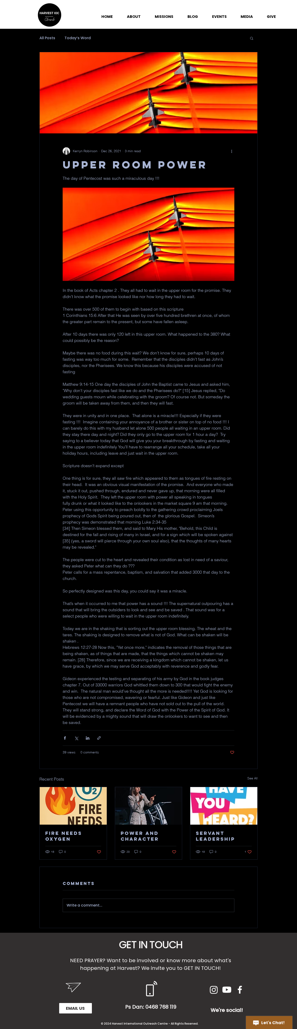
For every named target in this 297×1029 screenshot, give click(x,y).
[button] (251, 38)
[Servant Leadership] (223, 806)
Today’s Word (78, 38)
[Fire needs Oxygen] (73, 806)
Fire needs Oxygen (63, 836)
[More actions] (231, 151)
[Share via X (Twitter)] (76, 738)
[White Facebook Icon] (240, 989)
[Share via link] (99, 738)
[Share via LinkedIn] (87, 738)
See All (252, 778)
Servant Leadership (215, 836)
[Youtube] (227, 989)
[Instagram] (214, 989)
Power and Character (140, 836)
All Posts (47, 38)
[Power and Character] (148, 806)
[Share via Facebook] (65, 738)
